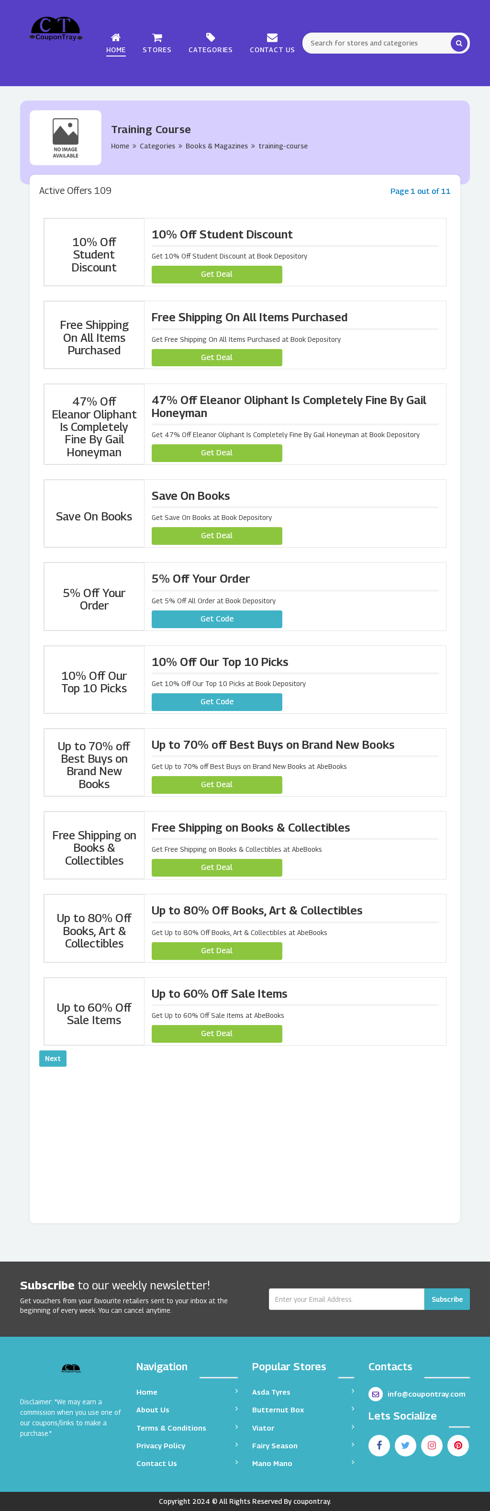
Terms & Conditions (171, 1427)
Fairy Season (275, 1445)
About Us (152, 1409)
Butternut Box (278, 1409)
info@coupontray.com (427, 1393)
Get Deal (217, 274)
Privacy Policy (160, 1445)
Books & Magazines (217, 146)
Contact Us (272, 49)
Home (116, 49)
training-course (283, 146)
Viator (263, 1427)
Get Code (217, 618)
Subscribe (447, 1299)
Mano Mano (272, 1463)
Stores (157, 49)
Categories (211, 49)
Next (53, 1058)
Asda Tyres (271, 1391)
